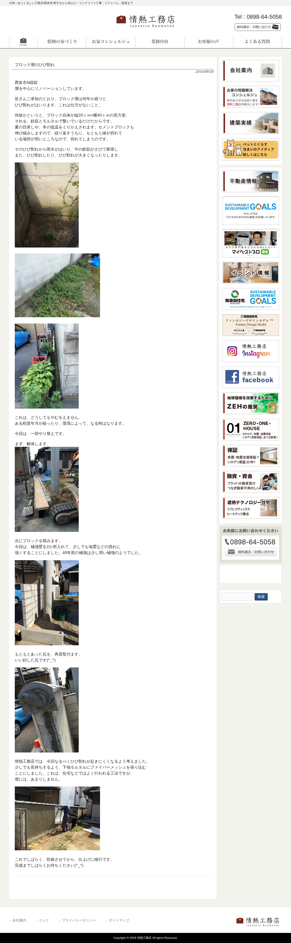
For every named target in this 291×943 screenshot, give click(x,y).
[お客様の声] (208, 42)
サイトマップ (119, 920)
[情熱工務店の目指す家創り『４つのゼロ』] (62, 42)
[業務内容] (159, 42)
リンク (44, 920)
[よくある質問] (257, 42)
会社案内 (19, 920)
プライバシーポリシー (79, 920)
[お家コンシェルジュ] (110, 42)
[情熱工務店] (145, 29)
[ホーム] (33, 42)
